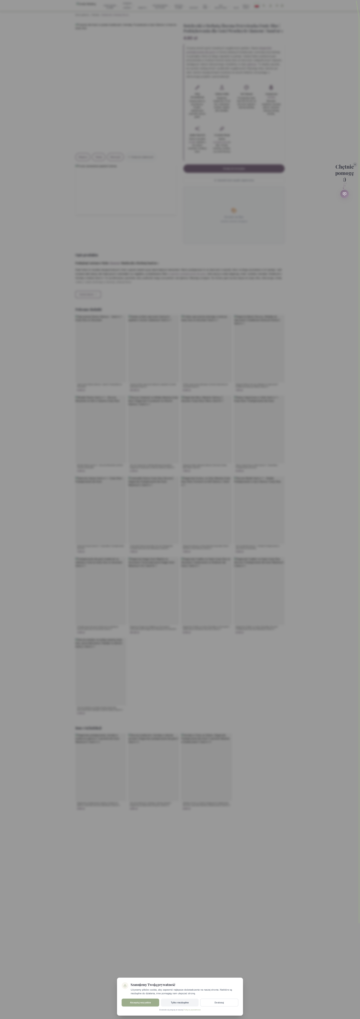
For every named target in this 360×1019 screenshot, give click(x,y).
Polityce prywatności (192, 1010)
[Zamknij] (355, 164)
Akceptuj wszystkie (140, 1002)
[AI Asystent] (344, 194)
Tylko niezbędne (180, 1002)
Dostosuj (219, 1002)
